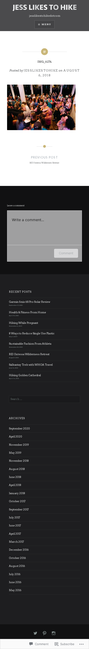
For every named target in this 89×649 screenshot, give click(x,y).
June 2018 (15, 477)
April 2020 (15, 436)
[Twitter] (35, 633)
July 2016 (14, 574)
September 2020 (19, 428)
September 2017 (19, 509)
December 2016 (19, 549)
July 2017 (14, 517)
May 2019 (15, 452)
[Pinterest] (44, 633)
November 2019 (19, 444)
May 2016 (15, 590)
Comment (66, 253)
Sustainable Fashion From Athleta (30, 343)
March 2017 (16, 541)
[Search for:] (44, 399)
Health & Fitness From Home (27, 312)
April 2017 (15, 533)
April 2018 (15, 485)
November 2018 (19, 460)
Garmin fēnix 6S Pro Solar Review (29, 301)
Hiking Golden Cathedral (25, 375)
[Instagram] (53, 633)
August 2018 (17, 469)
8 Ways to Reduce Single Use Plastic (32, 333)
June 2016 (15, 582)
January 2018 (17, 493)
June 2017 (15, 525)
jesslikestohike (41, 70)
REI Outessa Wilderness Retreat (29, 354)
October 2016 (17, 558)
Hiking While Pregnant (23, 322)
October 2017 (17, 501)
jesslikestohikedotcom (44, 15)
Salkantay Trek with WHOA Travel (31, 364)
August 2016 (17, 566)
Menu (46, 24)
